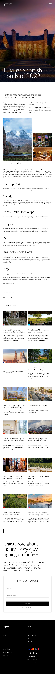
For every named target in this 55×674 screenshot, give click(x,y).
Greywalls (9, 224)
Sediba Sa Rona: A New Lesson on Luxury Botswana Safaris (38, 331)
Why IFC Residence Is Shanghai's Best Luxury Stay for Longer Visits (13, 439)
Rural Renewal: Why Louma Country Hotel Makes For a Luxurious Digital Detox (12, 514)
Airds (6, 238)
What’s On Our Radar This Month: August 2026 (38, 477)
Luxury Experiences (9, 632)
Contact (30, 641)
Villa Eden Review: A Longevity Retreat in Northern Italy (37, 369)
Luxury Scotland (13, 163)
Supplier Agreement (33, 659)
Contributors (32, 635)
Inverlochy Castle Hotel (17, 251)
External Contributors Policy (37, 662)
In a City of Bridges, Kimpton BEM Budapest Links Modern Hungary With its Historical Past (14, 407)
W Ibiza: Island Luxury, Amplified (38, 405)
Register (27, 603)
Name (7, 584)
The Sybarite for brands (35, 632)
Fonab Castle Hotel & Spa (19, 211)
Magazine (6, 635)
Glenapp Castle (12, 184)
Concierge (6, 660)
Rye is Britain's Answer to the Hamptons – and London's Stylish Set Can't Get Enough (13, 332)
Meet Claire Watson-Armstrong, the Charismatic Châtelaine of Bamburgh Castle (13, 478)
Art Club (6, 655)
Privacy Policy (32, 656)
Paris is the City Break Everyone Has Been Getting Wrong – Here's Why (38, 514)
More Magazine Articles (14, 531)
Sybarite (7, 3)
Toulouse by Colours (10, 368)
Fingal (6, 268)
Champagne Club (8, 652)
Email (7, 592)
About (5, 630)
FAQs (29, 638)
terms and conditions (35, 607)
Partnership (31, 630)
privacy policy (28, 607)
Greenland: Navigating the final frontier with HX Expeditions (37, 439)
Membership (6, 658)
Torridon (8, 196)
